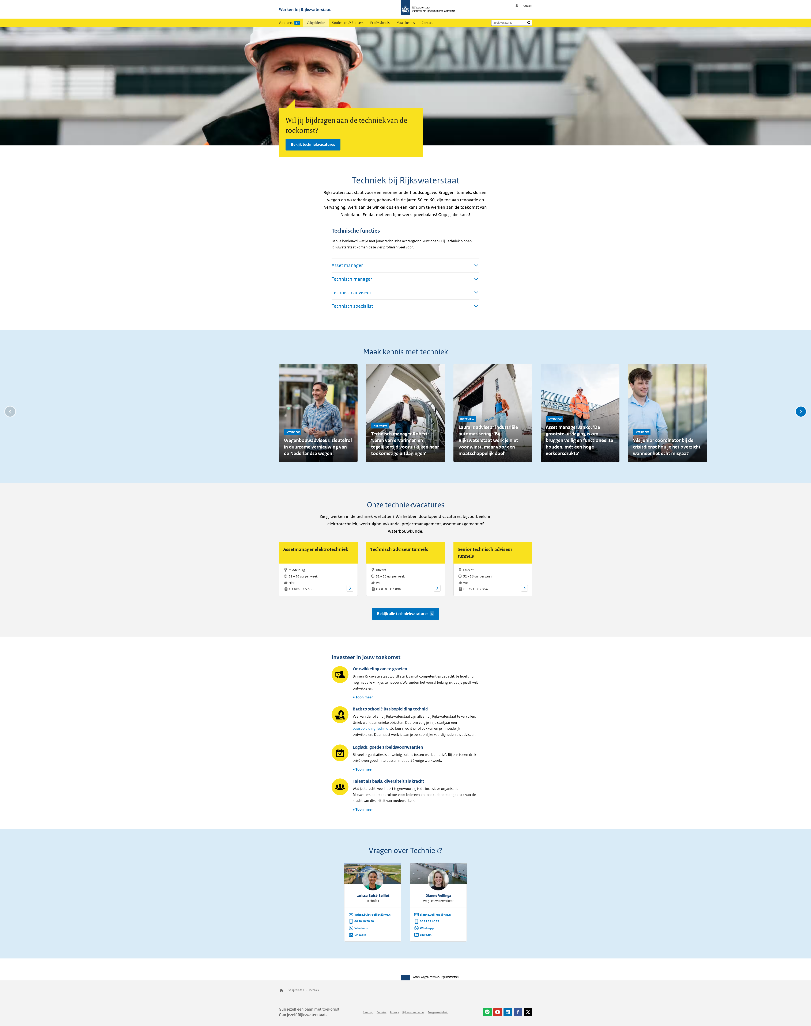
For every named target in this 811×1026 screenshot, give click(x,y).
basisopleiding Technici (371, 728)
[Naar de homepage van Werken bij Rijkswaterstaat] (429, 9)
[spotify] (487, 1012)
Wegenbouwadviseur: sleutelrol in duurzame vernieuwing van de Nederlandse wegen (318, 447)
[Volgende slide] (801, 412)
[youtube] (497, 1012)
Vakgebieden (316, 22)
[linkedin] (507, 1012)
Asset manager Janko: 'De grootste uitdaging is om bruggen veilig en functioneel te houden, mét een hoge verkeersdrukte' (579, 440)
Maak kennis (405, 22)
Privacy (394, 1012)
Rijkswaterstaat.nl (413, 1012)
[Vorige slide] (10, 412)
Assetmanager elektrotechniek (315, 549)
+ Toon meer (363, 697)
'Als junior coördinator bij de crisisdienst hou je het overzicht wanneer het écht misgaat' (667, 447)
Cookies (381, 1012)
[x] (528, 1012)
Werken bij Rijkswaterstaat (305, 9)
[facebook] (518, 1012)
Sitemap (368, 1012)
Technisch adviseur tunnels (399, 549)
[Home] (281, 990)
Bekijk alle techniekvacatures (405, 613)
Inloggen (526, 5)
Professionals (380, 22)
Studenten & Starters (347, 22)
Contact (427, 22)
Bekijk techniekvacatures (313, 144)
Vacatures (289, 22)
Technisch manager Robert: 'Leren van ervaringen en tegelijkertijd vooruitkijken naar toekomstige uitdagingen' (405, 444)
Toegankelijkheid (438, 1012)
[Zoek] (528, 22)
